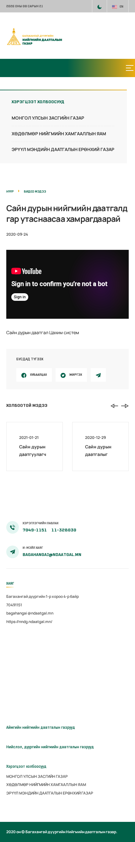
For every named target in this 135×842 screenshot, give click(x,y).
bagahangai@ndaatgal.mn (52, 554)
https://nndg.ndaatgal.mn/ (29, 621)
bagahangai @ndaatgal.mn (29, 613)
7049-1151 (35, 530)
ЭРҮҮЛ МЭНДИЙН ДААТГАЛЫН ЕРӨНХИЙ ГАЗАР (63, 149)
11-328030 (63, 530)
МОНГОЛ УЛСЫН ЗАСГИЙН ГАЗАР (48, 118)
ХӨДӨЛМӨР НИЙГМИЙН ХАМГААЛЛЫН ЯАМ (59, 134)
